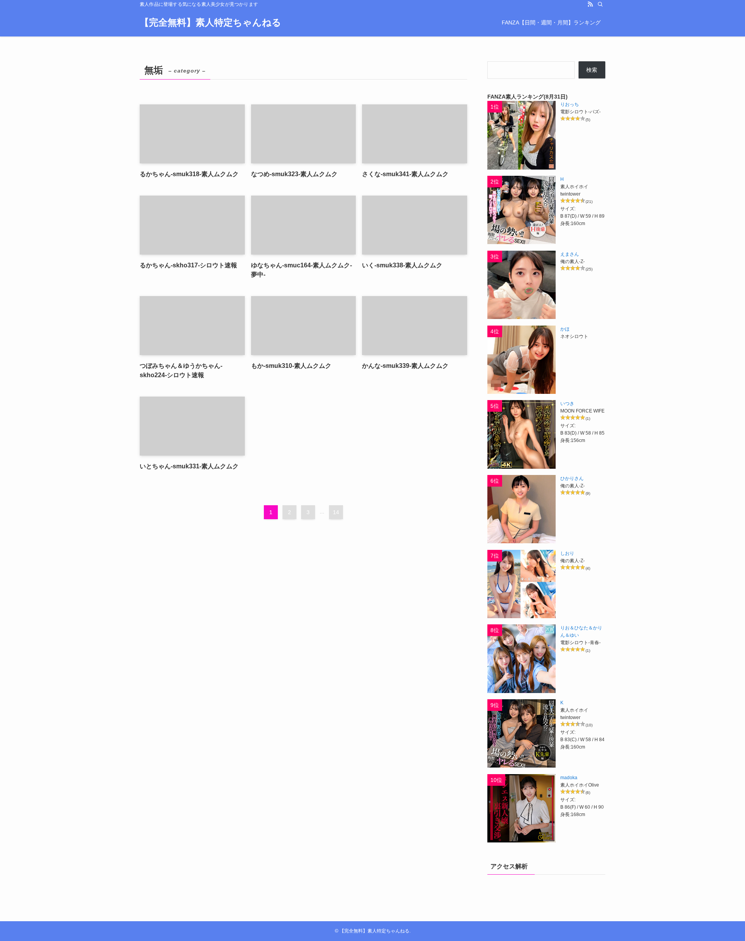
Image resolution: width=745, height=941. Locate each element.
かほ (565, 329)
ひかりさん (572, 478)
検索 (591, 70)
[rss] (590, 4)
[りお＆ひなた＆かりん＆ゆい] (521, 658)
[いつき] (521, 434)
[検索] (600, 4)
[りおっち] (521, 135)
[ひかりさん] (521, 509)
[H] (521, 210)
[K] (521, 733)
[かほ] (521, 360)
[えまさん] (521, 285)
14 (336, 512)
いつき (567, 403)
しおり (567, 553)
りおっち (569, 104)
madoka (568, 777)
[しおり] (521, 584)
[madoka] (521, 808)
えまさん (569, 254)
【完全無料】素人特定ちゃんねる (210, 22)
